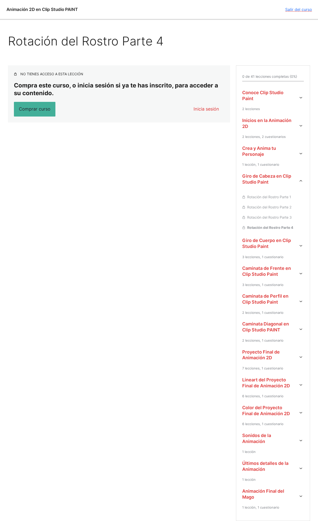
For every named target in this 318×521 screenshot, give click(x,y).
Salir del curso (298, 9)
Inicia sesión (206, 109)
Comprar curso (34, 109)
